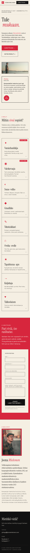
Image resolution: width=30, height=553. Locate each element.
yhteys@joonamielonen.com (10, 532)
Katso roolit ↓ (9, 54)
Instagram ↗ (5, 541)
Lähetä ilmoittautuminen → (15, 402)
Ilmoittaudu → (22, 2)
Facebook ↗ (5, 539)
